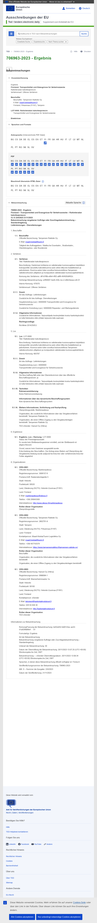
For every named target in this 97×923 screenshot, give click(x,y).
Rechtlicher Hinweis (14, 856)
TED (8, 51)
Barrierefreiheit (12, 866)
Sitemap (9, 883)
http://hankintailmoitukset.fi (44, 609)
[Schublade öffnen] (9, 69)
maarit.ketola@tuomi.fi (28, 103)
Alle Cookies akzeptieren (22, 917)
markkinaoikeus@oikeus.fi (36, 496)
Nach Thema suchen (56, 42)
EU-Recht (10, 895)
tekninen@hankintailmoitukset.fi (38, 601)
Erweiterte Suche (23, 42)
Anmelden (70, 8)
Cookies (9, 861)
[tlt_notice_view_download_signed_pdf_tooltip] (45, 142)
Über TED (10, 878)
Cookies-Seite (79, 902)
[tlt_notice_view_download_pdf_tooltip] (12, 164)
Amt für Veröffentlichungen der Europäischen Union (28, 810)
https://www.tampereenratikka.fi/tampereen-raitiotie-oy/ (55, 547)
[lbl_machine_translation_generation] (43, 181)
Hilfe (8, 827)
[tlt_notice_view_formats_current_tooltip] (83, 202)
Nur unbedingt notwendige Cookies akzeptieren (59, 917)
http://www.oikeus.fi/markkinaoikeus (48, 503)
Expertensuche (39, 42)
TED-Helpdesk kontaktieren (17, 832)
